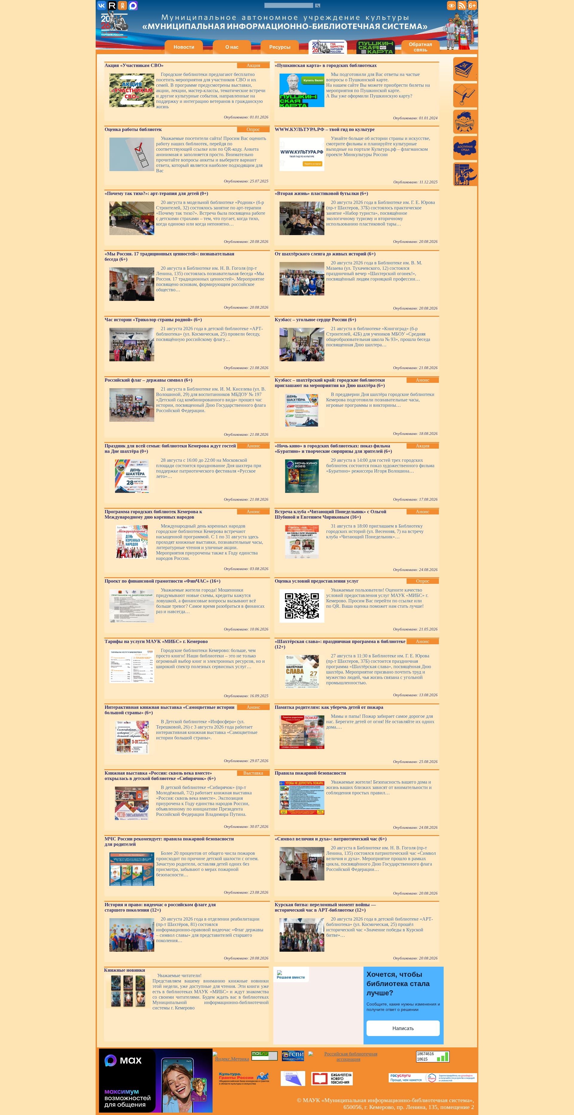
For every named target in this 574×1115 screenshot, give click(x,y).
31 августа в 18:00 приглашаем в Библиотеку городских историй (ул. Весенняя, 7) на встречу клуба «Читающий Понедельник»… (375, 531)
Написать (403, 1028)
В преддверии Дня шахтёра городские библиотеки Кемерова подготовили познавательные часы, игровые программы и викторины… (380, 400)
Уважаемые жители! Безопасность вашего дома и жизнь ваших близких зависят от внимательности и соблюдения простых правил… (379, 787)
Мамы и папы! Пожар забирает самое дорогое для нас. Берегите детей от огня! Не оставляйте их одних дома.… (380, 721)
